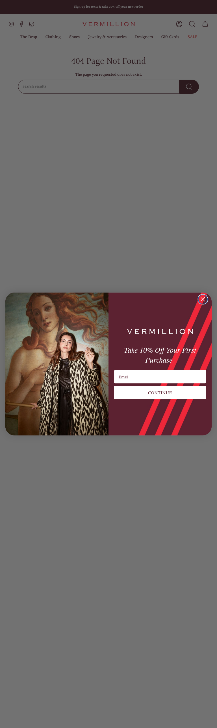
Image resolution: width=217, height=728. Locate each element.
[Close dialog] (203, 299)
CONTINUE (160, 392)
